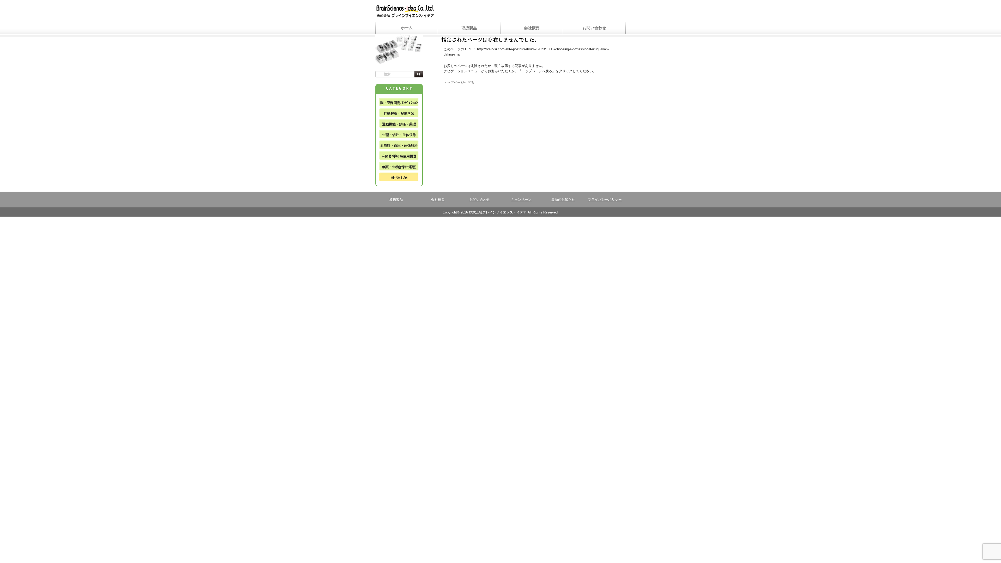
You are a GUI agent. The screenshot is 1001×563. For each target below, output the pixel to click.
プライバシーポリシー (605, 199)
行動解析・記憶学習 (399, 113)
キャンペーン (521, 199)
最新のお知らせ (563, 199)
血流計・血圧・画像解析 (399, 146)
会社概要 (532, 28)
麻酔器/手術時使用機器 (399, 156)
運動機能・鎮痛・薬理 (399, 124)
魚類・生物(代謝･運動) (399, 167)
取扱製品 (469, 28)
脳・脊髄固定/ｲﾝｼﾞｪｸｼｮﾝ (399, 103)
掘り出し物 (398, 178)
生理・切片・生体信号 (399, 135)
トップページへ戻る (459, 82)
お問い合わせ (594, 28)
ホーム (407, 28)
